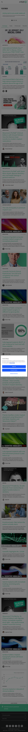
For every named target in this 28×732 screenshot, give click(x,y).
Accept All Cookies (14, 370)
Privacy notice (12, 363)
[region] (14, 366)
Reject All (14, 366)
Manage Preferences (14, 373)
